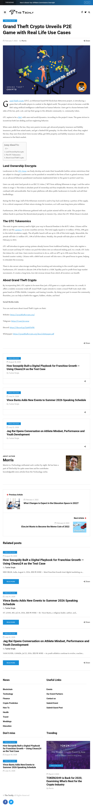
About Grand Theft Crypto (15, 158)
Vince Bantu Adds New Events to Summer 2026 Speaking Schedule (46, 400)
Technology (8, 694)
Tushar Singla (14, 373)
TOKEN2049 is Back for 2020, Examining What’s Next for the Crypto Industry (55, 781)
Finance (6, 698)
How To (6, 708)
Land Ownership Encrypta (15, 152)
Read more (11, 581)
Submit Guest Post (54, 708)
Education (7, 726)
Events (49, 689)
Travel (5, 717)
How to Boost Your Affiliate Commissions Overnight (37, 2)
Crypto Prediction (10, 703)
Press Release (10, 20)
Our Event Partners (54, 694)
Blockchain (7, 689)
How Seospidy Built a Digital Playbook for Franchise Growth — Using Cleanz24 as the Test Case (43, 561)
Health (6, 712)
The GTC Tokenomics (13, 155)
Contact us (51, 698)
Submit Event (52, 703)
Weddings (7, 721)
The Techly (9, 795)
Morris (24, 41)
